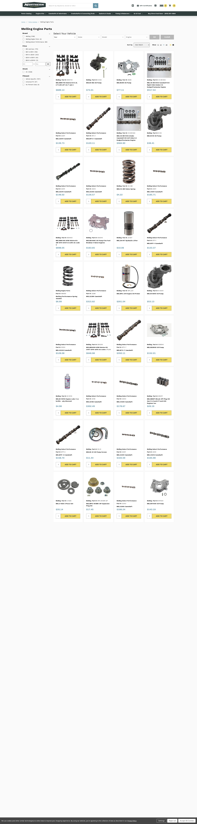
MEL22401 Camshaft (124, 455)
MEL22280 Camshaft (94, 296)
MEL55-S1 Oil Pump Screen (96, 452)
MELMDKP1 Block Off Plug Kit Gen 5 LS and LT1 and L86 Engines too (158, 401)
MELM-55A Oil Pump (93, 83)
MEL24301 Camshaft (155, 192)
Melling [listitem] (28, 36)
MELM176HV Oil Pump (155, 503)
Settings (161, 821)
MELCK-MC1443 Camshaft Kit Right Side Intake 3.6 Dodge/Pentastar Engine (158, 85)
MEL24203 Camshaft (124, 402)
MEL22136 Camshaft (94, 402)
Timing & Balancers (122, 13)
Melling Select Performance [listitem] (35, 42)
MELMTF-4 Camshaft (64, 455)
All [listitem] (26, 72)
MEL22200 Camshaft (64, 350)
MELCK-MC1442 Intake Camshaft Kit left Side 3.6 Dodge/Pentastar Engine (127, 138)
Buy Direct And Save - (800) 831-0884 (162, 13)
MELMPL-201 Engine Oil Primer (128, 293)
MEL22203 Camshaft (94, 192)
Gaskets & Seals (105, 13)
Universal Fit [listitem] (30, 82)
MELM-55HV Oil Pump (155, 293)
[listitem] (30, 49)
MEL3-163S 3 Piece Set (64, 503)
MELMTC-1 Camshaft (94, 139)
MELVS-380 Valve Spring (126, 189)
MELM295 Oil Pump (124, 83)
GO (48, 64)
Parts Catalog (26, 13)
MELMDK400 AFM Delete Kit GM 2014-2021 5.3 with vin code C (68, 243)
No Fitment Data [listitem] (31, 84)
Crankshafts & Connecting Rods (83, 13)
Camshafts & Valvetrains (58, 13)
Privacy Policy (131, 821)
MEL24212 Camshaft (155, 455)
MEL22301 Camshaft (63, 139)
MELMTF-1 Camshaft (155, 243)
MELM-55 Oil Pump (154, 136)
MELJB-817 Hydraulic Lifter (127, 240)
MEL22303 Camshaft (124, 506)
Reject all (172, 821)
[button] (163, 6)
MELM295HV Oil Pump (155, 347)
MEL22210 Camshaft (63, 192)
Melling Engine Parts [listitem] (32, 39)
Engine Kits (40, 13)
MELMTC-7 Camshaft (125, 350)
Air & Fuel (137, 13)
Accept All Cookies (187, 821)
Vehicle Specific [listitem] (31, 79)
